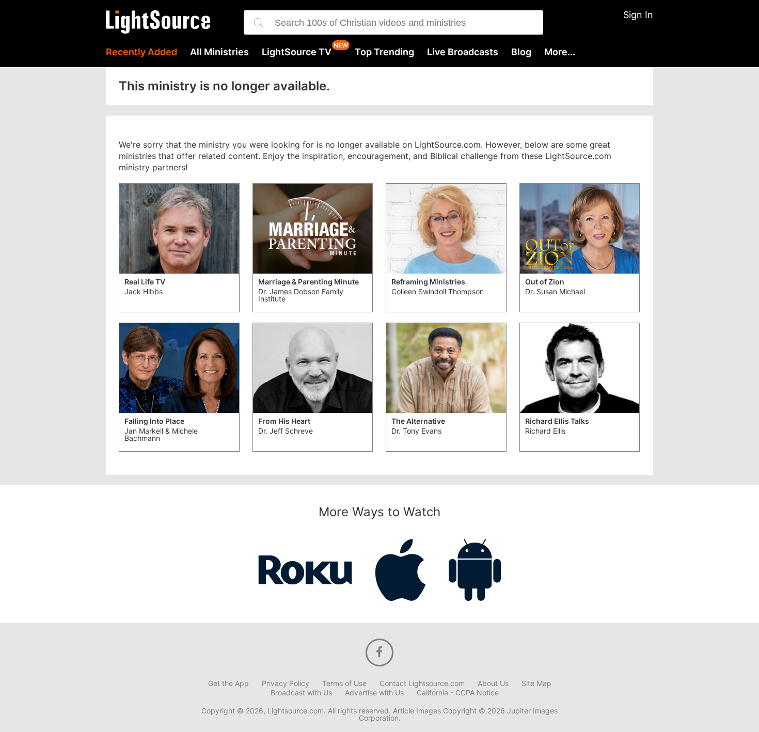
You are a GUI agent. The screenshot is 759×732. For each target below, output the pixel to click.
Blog (521, 52)
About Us (493, 683)
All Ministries (219, 52)
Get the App (228, 683)
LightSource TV (296, 52)
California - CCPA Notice (458, 692)
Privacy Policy (285, 683)
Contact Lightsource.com (422, 683)
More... (559, 52)
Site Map (536, 683)
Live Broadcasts (462, 52)
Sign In (638, 14)
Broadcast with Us (301, 692)
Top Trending (384, 52)
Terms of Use (344, 683)
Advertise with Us (374, 692)
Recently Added (141, 52)
